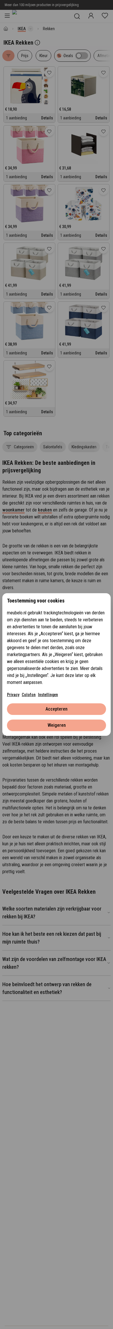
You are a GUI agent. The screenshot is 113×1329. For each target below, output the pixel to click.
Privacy (13, 694)
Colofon (29, 694)
